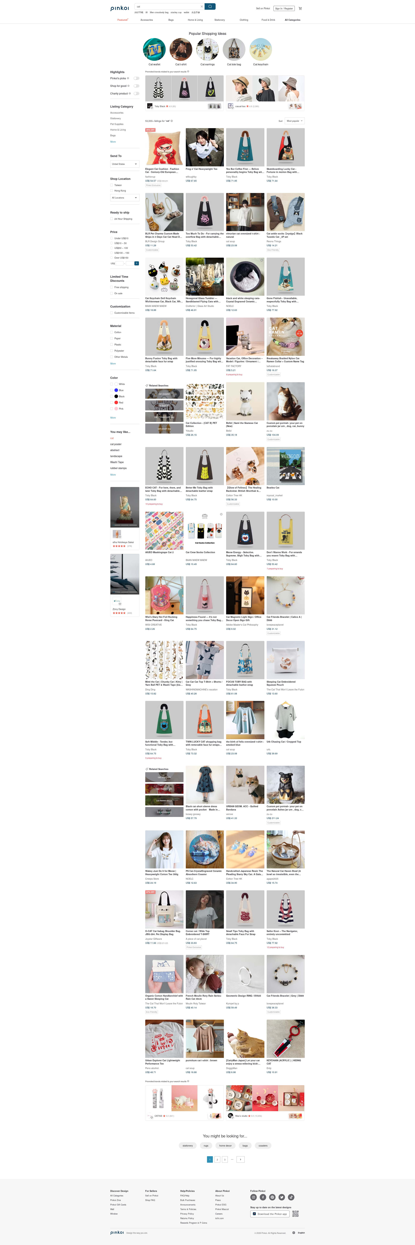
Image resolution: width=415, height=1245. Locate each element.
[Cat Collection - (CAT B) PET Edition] (205, 401)
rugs (206, 1145)
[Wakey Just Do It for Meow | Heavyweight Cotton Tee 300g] (164, 849)
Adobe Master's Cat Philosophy (242, 624)
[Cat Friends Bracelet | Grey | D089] (286, 974)
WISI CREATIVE (153, 624)
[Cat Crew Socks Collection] (205, 531)
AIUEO (148, 560)
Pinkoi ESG (220, 1205)
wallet (186, 12)
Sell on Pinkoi (263, 8)
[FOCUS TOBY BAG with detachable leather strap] (245, 660)
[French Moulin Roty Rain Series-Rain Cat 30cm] (205, 974)
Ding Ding (150, 689)
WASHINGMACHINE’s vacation (202, 689)
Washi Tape (117, 462)
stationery (188, 1145)
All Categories (116, 1195)
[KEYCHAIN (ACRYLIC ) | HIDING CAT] (286, 1039)
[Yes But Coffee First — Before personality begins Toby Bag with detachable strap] (245, 147)
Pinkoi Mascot (222, 1209)
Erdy (269, 1068)
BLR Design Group (155, 241)
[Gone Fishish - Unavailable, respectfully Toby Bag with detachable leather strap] (286, 277)
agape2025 (272, 878)
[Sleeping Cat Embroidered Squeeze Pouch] (286, 660)
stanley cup (176, 12)
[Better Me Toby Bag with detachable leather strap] (205, 466)
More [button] (113, 141)
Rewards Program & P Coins (193, 1223)
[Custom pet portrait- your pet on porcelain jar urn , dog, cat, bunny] (286, 401)
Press (218, 1200)
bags (245, 1145)
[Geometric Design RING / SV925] (245, 974)
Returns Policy (187, 1218)
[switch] (124, 78)
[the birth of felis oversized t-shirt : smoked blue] (245, 720)
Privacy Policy (187, 1214)
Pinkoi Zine (115, 1200)
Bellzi (228, 430)
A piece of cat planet (196, 938)
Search (210, 6)
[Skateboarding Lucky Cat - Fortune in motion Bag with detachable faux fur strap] (286, 147)
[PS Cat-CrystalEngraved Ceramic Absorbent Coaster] (205, 849)
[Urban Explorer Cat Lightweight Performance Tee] (164, 1039)
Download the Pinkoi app (272, 1214)
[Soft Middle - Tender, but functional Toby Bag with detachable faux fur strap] (164, 720)
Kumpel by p (232, 1003)
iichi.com (219, 1218)
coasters (263, 1145)
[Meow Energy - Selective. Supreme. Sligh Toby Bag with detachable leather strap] (245, 531)
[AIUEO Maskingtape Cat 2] (164, 531)
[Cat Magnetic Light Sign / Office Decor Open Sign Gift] (245, 595)
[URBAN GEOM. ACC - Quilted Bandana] (245, 785)
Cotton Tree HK (234, 495)
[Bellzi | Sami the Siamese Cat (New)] (245, 401)
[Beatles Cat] (286, 466)
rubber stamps (118, 468)
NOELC (230, 306)
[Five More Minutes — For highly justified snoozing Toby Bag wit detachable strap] (205, 337)
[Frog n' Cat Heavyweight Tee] (205, 147)
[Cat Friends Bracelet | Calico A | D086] (286, 595)
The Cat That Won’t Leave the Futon (285, 689)
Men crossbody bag (159, 12)
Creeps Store (152, 878)
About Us (219, 1195)
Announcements (188, 1205)
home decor (225, 1145)
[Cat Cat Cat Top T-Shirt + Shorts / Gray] (205, 660)
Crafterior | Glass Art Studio (200, 306)
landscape (116, 456)
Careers (219, 1214)
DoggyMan (231, 1068)
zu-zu (269, 430)
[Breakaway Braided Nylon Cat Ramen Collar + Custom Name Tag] (286, 337)
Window (114, 1214)
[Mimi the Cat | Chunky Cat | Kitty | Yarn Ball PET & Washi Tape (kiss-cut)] (164, 660)
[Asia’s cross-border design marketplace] (119, 8)
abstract (114, 450)
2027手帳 (139, 12)
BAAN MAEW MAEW (155, 306)
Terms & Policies (188, 1209)
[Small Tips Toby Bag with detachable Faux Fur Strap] (245, 909)
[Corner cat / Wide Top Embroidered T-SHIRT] (205, 909)
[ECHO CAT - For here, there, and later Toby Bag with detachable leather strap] (164, 466)
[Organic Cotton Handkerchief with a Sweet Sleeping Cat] (164, 974)
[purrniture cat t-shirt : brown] (205, 1039)
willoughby (191, 176)
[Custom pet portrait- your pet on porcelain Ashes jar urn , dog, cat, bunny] (286, 785)
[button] (136, 263)
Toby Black (231, 176)
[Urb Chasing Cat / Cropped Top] (286, 720)
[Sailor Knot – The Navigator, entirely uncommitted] (286, 909)
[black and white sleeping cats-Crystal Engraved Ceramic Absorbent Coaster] (245, 277)
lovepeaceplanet (275, 624)
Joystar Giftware (153, 938)
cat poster (115, 444)
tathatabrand (273, 365)
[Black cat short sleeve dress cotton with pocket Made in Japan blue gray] (205, 785)
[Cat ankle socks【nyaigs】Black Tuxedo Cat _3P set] (286, 212)
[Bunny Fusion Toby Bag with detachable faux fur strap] (164, 337)
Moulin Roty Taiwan (196, 1003)
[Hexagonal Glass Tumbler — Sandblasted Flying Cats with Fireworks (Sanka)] (205, 277)
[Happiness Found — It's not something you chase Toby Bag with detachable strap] (205, 595)
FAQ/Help (184, 1195)
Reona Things (274, 241)
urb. (269, 749)
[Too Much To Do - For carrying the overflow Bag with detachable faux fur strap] (205, 212)
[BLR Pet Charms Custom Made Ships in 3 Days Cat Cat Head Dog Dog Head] (164, 212)
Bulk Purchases (187, 1200)
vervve (229, 814)
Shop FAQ (150, 1200)
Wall (112, 1209)
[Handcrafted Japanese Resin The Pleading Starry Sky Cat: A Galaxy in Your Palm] (245, 849)
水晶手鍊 (195, 12)
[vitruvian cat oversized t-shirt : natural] (245, 212)
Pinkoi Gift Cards (118, 1205)
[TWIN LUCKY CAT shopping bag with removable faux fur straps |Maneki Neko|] (205, 720)
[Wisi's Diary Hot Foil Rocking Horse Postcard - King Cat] (164, 595)
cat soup (230, 241)
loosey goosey (193, 814)
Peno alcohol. (152, 1068)
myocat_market (275, 495)
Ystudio (189, 430)
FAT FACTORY (233, 365)
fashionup (150, 176)
